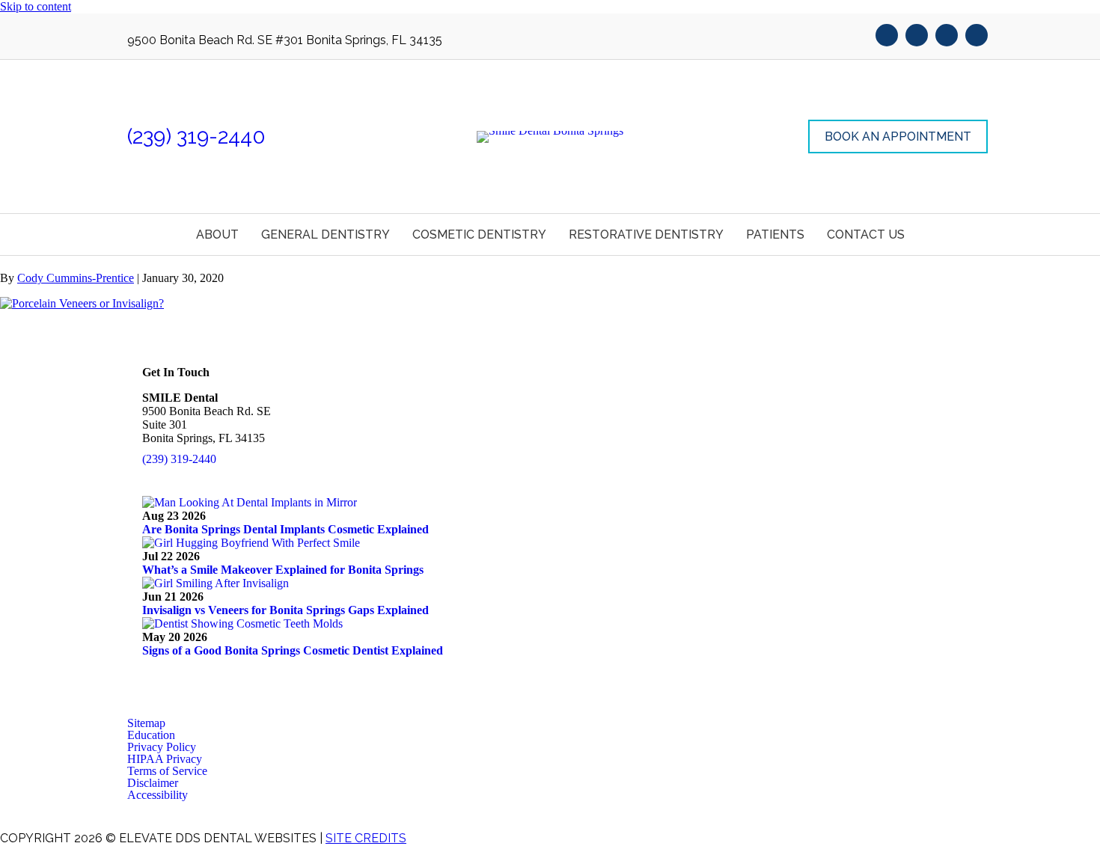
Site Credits (366, 838)
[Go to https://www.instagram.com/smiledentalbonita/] (976, 36)
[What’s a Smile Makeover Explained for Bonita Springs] (251, 542)
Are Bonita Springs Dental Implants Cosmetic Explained (285, 529)
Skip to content (35, 6)
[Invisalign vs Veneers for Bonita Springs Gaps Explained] (215, 583)
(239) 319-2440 (196, 136)
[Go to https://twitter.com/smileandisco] (916, 36)
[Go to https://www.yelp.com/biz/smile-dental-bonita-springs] (946, 36)
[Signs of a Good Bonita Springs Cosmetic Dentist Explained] (242, 623)
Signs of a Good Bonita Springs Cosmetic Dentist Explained (292, 650)
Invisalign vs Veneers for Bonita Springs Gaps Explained (285, 610)
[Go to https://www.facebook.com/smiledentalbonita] (887, 36)
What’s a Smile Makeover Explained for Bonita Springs (283, 569)
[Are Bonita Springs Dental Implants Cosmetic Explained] (249, 502)
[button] (898, 136)
